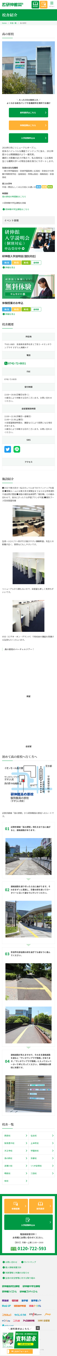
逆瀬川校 (8, 1165)
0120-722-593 (32, 1248)
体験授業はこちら (28, 125)
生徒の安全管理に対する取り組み (20, 1278)
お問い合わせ (11, 1262)
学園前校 (35, 1150)
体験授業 (43, 6)
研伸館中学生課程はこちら (17, 209)
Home (4, 23)
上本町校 (35, 1143)
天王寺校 (8, 1150)
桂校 (6, 1180)
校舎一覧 (13, 23)
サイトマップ (30, 1262)
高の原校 (8, 1158)
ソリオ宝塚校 (36, 1165)
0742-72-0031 (17, 363)
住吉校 (34, 1135)
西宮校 (7, 1135)
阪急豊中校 (9, 1143)
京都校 (34, 1158)
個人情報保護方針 (13, 1267)
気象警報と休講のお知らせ (17, 1272)
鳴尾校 (7, 1173)
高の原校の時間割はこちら (14, 196)
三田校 (34, 1173)
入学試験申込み (28, 138)
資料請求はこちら (28, 112)
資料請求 (35, 6)
